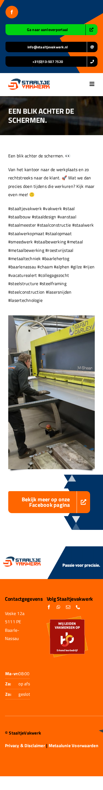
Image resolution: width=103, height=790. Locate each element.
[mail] (68, 607)
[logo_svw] (29, 80)
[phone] (78, 607)
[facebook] (11, 12)
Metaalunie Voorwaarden (73, 745)
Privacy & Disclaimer (25, 745)
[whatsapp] (58, 607)
